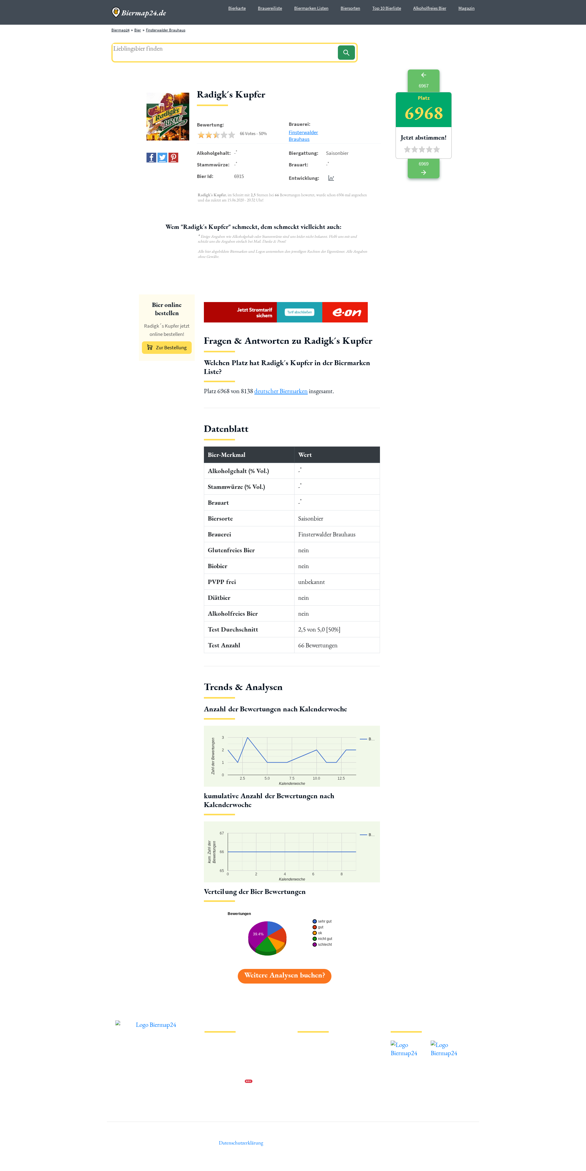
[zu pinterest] (173, 157)
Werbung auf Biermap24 (224, 1081)
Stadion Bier (308, 1072)
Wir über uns (214, 1072)
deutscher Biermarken (281, 391)
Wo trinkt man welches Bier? (321, 1101)
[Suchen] (346, 52)
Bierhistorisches (311, 1091)
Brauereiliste (270, 8)
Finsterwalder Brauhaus (165, 30)
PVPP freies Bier (311, 1081)
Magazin (466, 8)
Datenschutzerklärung (222, 1062)
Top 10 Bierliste (386, 8)
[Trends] (330, 178)
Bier (137, 30)
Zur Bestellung (171, 347)
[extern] (410, 1045)
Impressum (213, 1052)
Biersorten (350, 8)
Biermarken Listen (311, 8)
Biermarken (307, 1062)
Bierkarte (237, 8)
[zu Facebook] (151, 157)
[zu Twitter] (162, 157)
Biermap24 (120, 30)
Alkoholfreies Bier (429, 8)
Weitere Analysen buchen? (284, 975)
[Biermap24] (138, 12)
